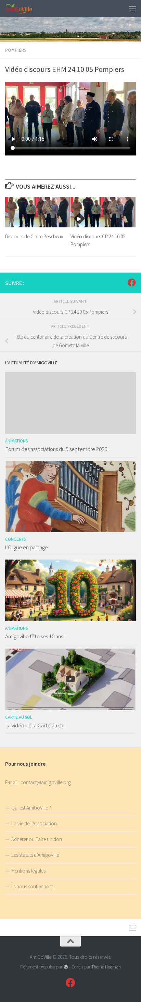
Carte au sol (18, 717)
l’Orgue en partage (26, 547)
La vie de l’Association (34, 823)
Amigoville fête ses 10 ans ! (35, 636)
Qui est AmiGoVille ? (31, 807)
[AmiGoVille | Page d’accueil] (23, 8)
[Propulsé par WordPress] (65, 967)
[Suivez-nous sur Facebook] (132, 282)
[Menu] (132, 8)
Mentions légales (28, 870)
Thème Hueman (106, 967)
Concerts (15, 539)
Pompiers (16, 50)
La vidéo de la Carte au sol (35, 725)
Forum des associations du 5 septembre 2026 (56, 449)
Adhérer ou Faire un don (36, 839)
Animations (16, 441)
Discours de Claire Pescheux (34, 236)
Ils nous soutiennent (32, 886)
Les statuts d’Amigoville (35, 855)
